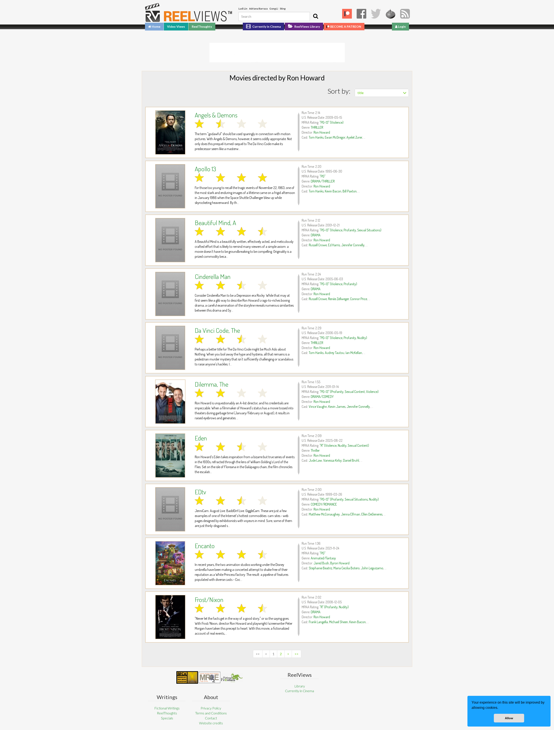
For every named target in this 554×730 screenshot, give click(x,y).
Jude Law (315, 460)
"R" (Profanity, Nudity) (334, 607)
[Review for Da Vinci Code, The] (170, 348)
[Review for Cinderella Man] (170, 294)
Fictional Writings (167, 708)
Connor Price (358, 299)
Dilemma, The (211, 384)
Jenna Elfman (350, 514)
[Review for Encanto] (170, 563)
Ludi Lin (242, 8)
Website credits (211, 723)
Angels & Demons (216, 115)
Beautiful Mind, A (215, 222)
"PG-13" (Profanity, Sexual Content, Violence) (349, 391)
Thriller (315, 450)
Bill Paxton (350, 191)
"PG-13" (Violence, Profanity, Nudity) (343, 338)
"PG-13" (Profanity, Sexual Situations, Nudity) (349, 499)
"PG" (322, 176)
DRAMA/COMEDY (322, 396)
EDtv (200, 492)
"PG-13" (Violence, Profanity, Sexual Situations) (350, 230)
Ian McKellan (354, 353)
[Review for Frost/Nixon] (170, 617)
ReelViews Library (307, 26)
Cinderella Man (212, 276)
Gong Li (273, 8)
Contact (211, 718)
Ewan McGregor (335, 137)
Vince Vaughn (318, 406)
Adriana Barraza (258, 8)
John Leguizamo (372, 568)
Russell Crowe (318, 245)
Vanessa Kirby (332, 460)
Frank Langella (318, 622)
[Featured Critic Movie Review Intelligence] (187, 677)
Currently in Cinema (266, 26)
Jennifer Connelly (352, 245)
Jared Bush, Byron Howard (331, 563)
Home (155, 26)
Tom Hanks (316, 137)
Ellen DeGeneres (371, 514)
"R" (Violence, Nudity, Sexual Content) (344, 445)
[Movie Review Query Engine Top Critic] (209, 677)
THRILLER (317, 127)
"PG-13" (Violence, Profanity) (338, 284)
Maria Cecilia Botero (346, 568)
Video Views (176, 26)
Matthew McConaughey (324, 514)
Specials (167, 718)
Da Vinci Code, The (217, 330)
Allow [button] (509, 718)
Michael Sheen (338, 622)
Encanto (205, 545)
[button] (499, 708)
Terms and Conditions (211, 713)
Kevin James (336, 406)
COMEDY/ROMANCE (324, 504)
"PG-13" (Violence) (331, 122)
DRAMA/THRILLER (323, 181)
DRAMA (315, 235)
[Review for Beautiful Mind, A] (170, 240)
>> (296, 654)
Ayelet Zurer (354, 137)
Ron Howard (322, 132)
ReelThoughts (202, 26)
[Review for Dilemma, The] (170, 401)
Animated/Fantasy (323, 558)
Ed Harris (334, 245)
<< (258, 654)
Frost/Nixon (209, 599)
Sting (282, 8)
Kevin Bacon (333, 191)
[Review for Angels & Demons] (170, 132)
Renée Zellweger (338, 299)
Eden (201, 438)
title (361, 93)
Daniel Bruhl (351, 460)
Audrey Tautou (334, 353)
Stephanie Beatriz (320, 568)
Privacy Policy (211, 708)
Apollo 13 (205, 169)
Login (401, 26)
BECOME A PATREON (345, 26)
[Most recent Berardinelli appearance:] (232, 677)
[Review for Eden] (170, 455)
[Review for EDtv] (170, 509)
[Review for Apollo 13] (170, 186)
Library (299, 686)
